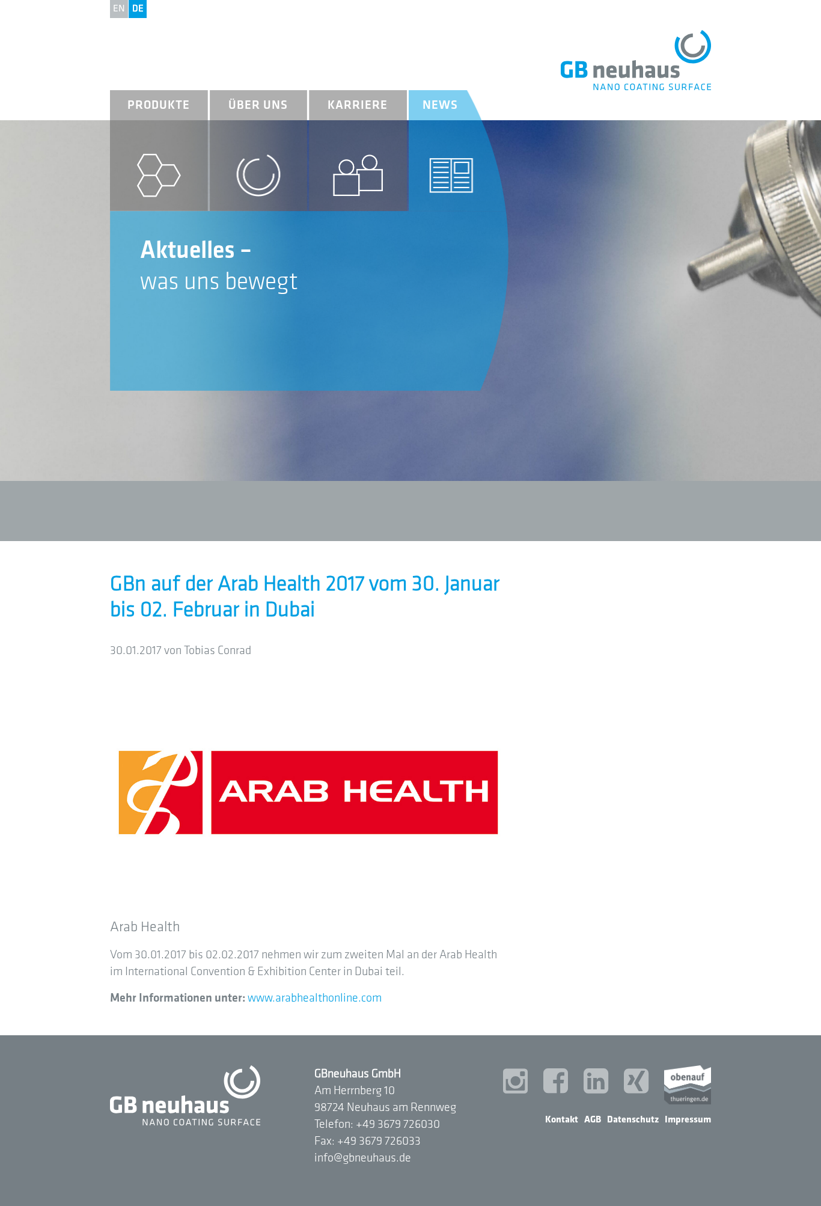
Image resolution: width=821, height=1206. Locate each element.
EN (119, 8)
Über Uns (258, 105)
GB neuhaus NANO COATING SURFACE (636, 60)
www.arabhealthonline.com (315, 998)
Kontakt (561, 1119)
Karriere (358, 105)
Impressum (688, 1119)
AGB (592, 1119)
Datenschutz (633, 1119)
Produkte (158, 105)
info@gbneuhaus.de (362, 1158)
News (440, 105)
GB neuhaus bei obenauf (687, 1084)
